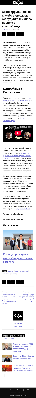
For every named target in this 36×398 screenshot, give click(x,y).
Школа (29, 390)
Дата (24, 390)
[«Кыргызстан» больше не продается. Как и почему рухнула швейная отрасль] (7, 368)
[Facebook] (4, 34)
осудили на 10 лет (23, 209)
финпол (13, 273)
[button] (3, 2)
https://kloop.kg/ (18, 326)
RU (24, 392)
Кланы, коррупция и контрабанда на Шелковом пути (17, 155)
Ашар (19, 392)
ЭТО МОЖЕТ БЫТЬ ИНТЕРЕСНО (13, 336)
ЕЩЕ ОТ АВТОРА (8, 339)
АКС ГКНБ (10, 271)
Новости (5, 390)
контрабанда (24, 271)
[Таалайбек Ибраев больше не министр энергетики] (7, 358)
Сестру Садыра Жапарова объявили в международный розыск (26, 298)
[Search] (33, 2)
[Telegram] (18, 34)
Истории (12, 390)
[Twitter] (9, 34)
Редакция (7, 29)
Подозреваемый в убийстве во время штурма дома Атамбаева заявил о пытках (9, 299)
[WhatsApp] (22, 34)
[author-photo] (18, 320)
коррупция (6, 273)
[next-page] (6, 375)
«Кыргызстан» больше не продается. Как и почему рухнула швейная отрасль (23, 368)
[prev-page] (3, 375)
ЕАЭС (16, 271)
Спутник (13, 392)
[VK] (13, 34)
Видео (19, 390)
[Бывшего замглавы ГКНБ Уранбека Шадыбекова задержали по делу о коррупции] (7, 346)
